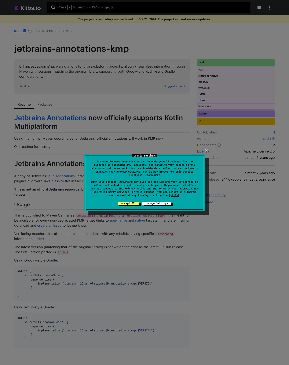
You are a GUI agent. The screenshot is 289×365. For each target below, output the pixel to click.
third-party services (114, 192)
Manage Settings (157, 203)
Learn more (152, 175)
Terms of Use (167, 188)
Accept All (128, 203)
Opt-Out (174, 195)
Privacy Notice (135, 188)
